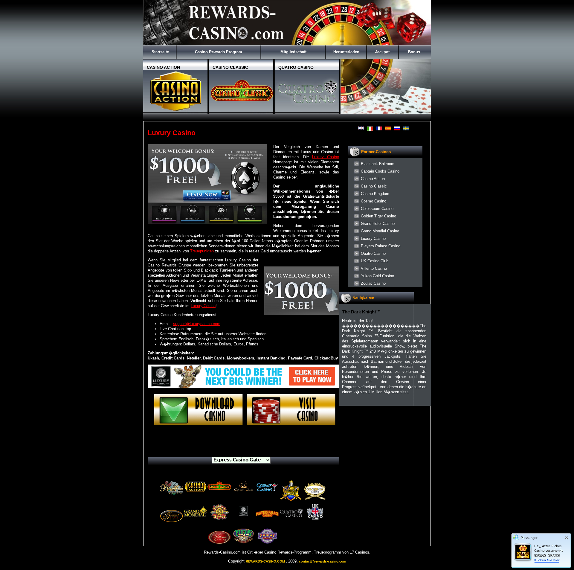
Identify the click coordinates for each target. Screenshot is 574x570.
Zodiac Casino (373, 283)
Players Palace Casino (380, 246)
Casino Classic (374, 186)
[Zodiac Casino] (267, 542)
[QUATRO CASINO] (308, 111)
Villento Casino (374, 268)
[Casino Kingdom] (291, 500)
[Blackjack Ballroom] (172, 495)
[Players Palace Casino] (267, 520)
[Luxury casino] (243, 387)
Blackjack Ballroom (377, 163)
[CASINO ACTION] (176, 111)
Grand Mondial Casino (380, 231)
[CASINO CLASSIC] (242, 111)
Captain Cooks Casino (380, 171)
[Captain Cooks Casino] (243, 493)
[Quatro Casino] (291, 520)
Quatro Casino (373, 253)
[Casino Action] (195, 492)
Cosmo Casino (373, 201)
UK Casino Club (374, 261)
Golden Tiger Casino (378, 216)
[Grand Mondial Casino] (195, 520)
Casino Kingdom (375, 193)
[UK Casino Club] (315, 518)
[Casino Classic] (219, 491)
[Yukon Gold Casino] (243, 542)
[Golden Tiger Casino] (219, 518)
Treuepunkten (202, 251)
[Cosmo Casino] (267, 492)
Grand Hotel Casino (378, 223)
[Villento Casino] (219, 544)
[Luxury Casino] (291, 424)
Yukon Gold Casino (377, 276)
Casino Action (373, 178)
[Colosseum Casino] (315, 502)
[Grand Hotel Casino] (172, 526)
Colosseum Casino (377, 208)
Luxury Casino (325, 157)
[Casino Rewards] (287, 44)
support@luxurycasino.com (196, 323)
